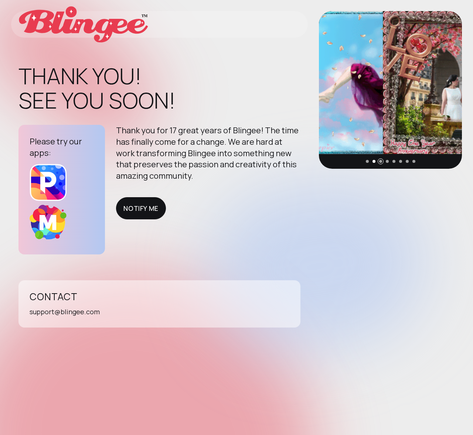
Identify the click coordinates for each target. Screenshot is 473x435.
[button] (367, 161)
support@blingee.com (65, 311)
